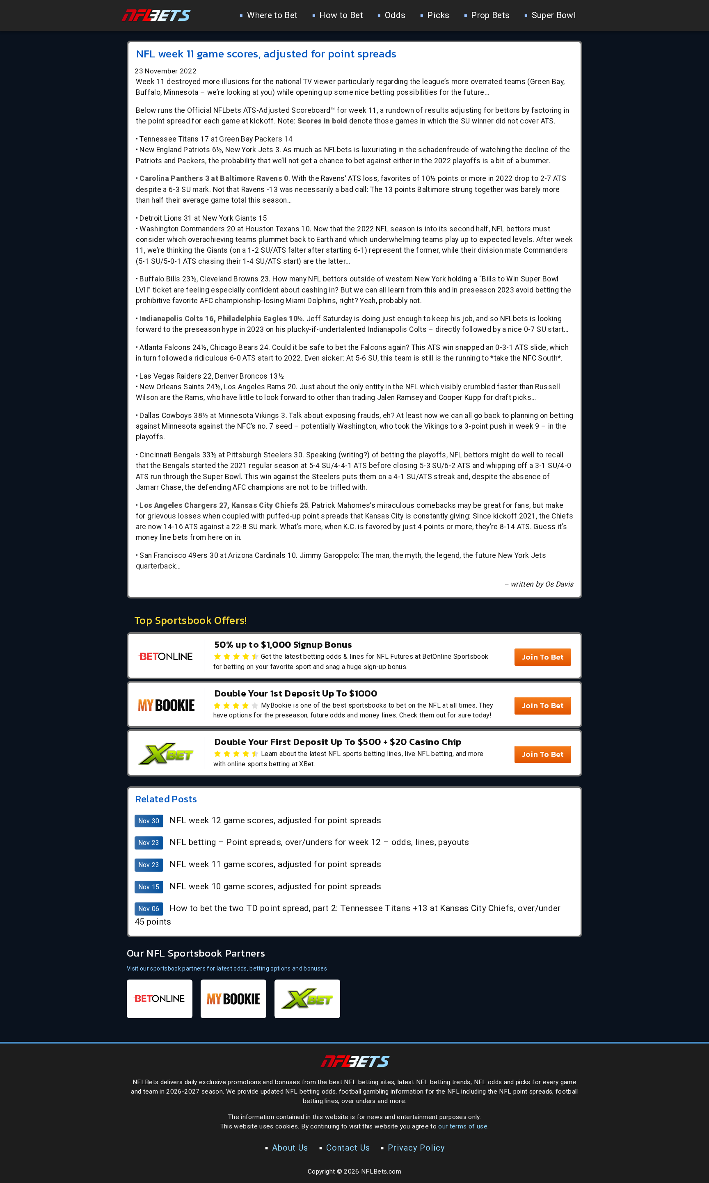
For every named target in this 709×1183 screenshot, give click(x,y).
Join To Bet (543, 657)
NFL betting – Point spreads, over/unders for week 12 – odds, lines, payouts (319, 842)
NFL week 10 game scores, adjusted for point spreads (275, 886)
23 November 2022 (166, 71)
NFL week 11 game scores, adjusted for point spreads (275, 864)
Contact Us (348, 1148)
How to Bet (341, 15)
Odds (395, 15)
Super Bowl (554, 15)
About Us (290, 1148)
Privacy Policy (416, 1148)
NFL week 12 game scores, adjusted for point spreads (275, 820)
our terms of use (462, 1126)
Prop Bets (490, 15)
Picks (438, 15)
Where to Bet (272, 15)
